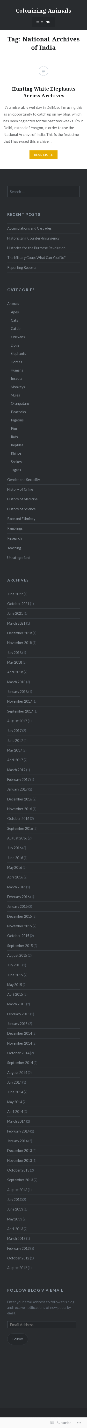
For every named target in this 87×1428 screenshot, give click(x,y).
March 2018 (16, 682)
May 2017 (14, 750)
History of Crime (20, 489)
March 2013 (16, 1238)
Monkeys (18, 387)
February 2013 (18, 1248)
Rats (14, 437)
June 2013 (15, 1209)
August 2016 (17, 838)
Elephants (18, 353)
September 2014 (20, 1063)
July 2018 (14, 653)
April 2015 (15, 994)
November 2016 (19, 809)
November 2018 (19, 643)
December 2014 (19, 1033)
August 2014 (17, 1073)
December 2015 (19, 916)
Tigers (16, 470)
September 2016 (20, 828)
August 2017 (17, 721)
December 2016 (19, 799)
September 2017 (20, 711)
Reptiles (17, 445)
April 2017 (15, 760)
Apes (15, 312)
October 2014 (18, 1053)
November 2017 (19, 701)
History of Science (21, 509)
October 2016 (18, 818)
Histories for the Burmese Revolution (36, 248)
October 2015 (18, 936)
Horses (16, 362)
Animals (13, 304)
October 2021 (18, 604)
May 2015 (14, 985)
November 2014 (19, 1043)
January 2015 (17, 1024)
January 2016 (17, 906)
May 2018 (14, 662)
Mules (15, 395)
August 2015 (17, 955)
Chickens (18, 337)
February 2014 (18, 1131)
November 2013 (19, 1160)
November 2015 (19, 926)
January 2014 (17, 1141)
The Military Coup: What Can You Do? (36, 258)
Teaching (14, 548)
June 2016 (15, 858)
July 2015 (14, 965)
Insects (16, 378)
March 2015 (16, 1004)
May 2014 (14, 1102)
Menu (46, 22)
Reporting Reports (21, 267)
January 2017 (17, 789)
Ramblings (15, 528)
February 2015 (18, 1014)
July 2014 (14, 1082)
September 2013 (20, 1180)
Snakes (16, 462)
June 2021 (15, 613)
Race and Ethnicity (21, 519)
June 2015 (15, 975)
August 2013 (17, 1190)
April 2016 (15, 877)
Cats (14, 320)
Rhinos (16, 453)
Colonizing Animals (43, 10)
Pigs (14, 428)
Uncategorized (18, 558)
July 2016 (14, 848)
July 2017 (14, 731)
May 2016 (14, 867)
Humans (17, 370)
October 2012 (18, 1258)
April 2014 (15, 1112)
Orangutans (20, 403)
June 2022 (15, 594)
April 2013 (15, 1229)
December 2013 (19, 1151)
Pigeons (17, 420)
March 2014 (16, 1121)
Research (14, 538)
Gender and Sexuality (23, 480)
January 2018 (17, 692)
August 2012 (17, 1268)
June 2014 (15, 1092)
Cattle (16, 328)
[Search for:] (43, 192)
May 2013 (14, 1219)
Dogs (15, 345)
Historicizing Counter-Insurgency (33, 238)
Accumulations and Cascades (29, 228)
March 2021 (16, 623)
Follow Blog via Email (35, 1290)
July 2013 (14, 1199)
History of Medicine (22, 499)
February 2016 (18, 897)
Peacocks (18, 412)
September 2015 (20, 946)
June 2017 (15, 740)
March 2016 (16, 887)
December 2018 (19, 633)
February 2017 (18, 779)
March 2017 (16, 770)
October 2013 (18, 1170)
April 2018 (15, 672)
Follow (18, 1339)
